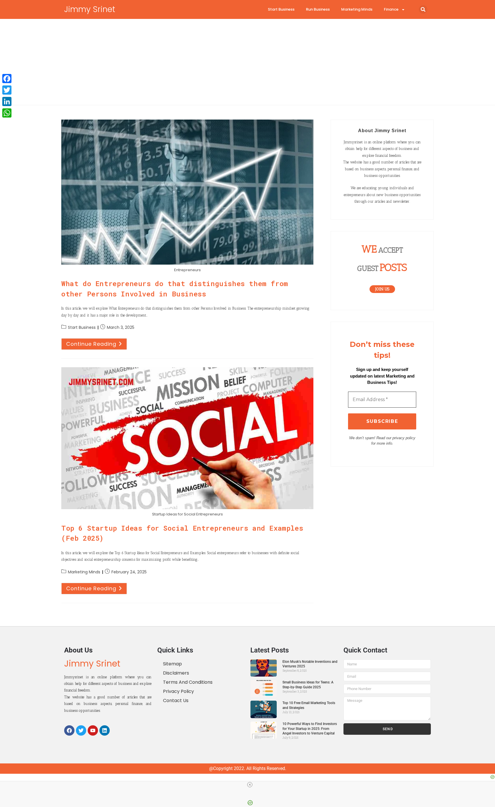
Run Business (318, 9)
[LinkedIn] (7, 101)
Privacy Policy (178, 691)
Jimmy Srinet (89, 9)
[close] (249, 784)
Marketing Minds (356, 9)
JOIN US (382, 289)
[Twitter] (81, 730)
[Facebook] (69, 730)
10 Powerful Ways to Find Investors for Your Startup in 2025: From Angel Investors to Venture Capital (309, 729)
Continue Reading (96, 342)
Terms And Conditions (188, 682)
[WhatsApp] (7, 113)
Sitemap (172, 664)
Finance (391, 9)
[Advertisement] (247, 62)
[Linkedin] (104, 730)
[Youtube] (93, 730)
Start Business (281, 9)
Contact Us (175, 700)
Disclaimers (176, 673)
